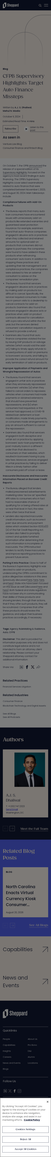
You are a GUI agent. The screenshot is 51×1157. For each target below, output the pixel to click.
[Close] (47, 1102)
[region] (25, 1127)
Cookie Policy (32, 1120)
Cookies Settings (25, 1129)
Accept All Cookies (25, 1149)
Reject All (25, 1139)
